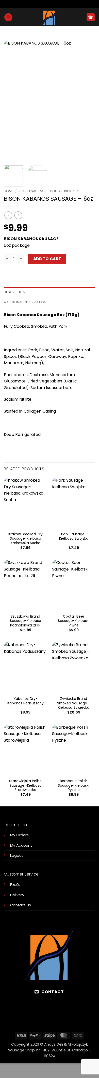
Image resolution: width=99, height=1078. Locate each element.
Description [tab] (14, 292)
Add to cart (47, 258)
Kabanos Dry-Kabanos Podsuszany (25, 701)
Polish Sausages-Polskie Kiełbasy (49, 191)
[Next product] (8, 215)
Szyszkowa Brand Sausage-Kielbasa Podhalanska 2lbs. (25, 621)
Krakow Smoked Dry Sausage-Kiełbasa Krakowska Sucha (25, 538)
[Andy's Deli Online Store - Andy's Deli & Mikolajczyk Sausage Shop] (49, 17)
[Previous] (11, 101)
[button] (8, 17)
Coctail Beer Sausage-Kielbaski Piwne (73, 621)
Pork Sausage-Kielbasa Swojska (73, 536)
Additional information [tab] (25, 302)
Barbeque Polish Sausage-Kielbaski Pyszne (73, 785)
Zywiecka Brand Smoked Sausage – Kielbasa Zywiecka (73, 703)
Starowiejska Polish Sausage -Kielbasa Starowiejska (25, 785)
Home (8, 191)
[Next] (87, 101)
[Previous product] (18, 215)
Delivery (17, 895)
